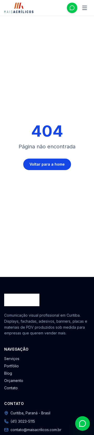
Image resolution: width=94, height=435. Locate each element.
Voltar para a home (47, 164)
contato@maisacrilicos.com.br (35, 429)
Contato (11, 388)
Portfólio (11, 366)
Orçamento (13, 380)
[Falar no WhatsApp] (72, 8)
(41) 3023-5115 (22, 421)
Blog (8, 373)
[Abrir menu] (84, 8)
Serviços (11, 358)
